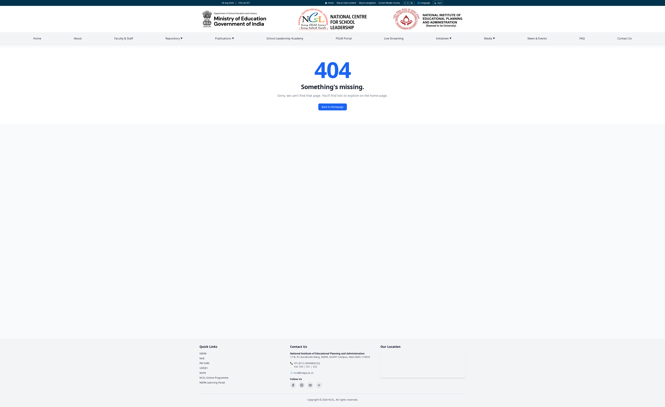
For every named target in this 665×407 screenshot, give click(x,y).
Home (331, 3)
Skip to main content (346, 3)
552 (315, 366)
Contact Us (624, 38)
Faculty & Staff (123, 38)
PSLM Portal (344, 38)
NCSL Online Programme (214, 377)
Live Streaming (394, 38)
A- (408, 3)
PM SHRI (204, 363)
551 (308, 366)
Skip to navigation (367, 3)
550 (301, 366)
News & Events (537, 38)
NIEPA (203, 353)
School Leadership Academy (285, 38)
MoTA (203, 372)
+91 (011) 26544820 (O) (307, 363)
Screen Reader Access (389, 3)
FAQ (582, 38)
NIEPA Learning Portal (212, 382)
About (78, 38)
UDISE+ (204, 368)
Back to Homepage (332, 106)
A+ (412, 3)
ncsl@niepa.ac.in (303, 372)
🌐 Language (423, 3)
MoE (202, 358)
